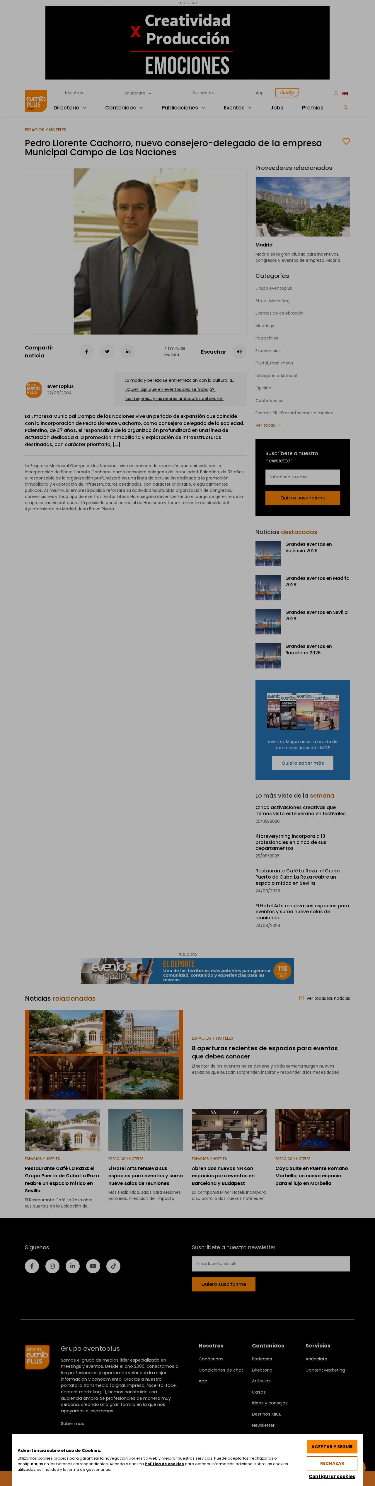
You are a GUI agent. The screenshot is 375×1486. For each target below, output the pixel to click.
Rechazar (332, 1463)
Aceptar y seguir (332, 1447)
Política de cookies (164, 1463)
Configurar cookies (332, 1476)
